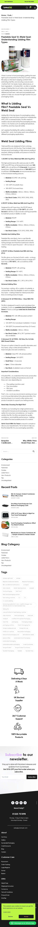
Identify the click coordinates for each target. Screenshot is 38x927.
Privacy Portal (5, 895)
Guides (3, 470)
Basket (3, 873)
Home (3, 15)
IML (25, 597)
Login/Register (5, 867)
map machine (7, 615)
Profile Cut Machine (8, 631)
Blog (2, 849)
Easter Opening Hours (20, 588)
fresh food (18, 591)
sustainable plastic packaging (11, 644)
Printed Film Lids (23, 628)
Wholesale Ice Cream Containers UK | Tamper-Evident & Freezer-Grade (23, 533)
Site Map (3, 898)
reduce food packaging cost (11, 634)
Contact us (4, 889)
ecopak (32, 588)
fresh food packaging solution (11, 594)
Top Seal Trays (29, 650)
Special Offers (6, 638)
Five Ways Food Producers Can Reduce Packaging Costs (21, 504)
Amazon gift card (8, 578)
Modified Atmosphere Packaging (20, 618)
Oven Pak (5, 622)
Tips (2, 478)
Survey (3, 870)
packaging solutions (8, 625)
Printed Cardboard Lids (9, 628)
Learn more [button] (7, 912)
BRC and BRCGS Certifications (11, 584)
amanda (7, 33)
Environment (5, 465)
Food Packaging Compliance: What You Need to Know (23, 524)
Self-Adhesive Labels (28, 634)
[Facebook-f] (12, 802)
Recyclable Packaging (23, 631)
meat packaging (19, 615)
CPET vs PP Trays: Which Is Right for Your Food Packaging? (22, 514)
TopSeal (20, 650)
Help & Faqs (4, 883)
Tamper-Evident (7, 647)
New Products (6, 475)
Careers (3, 852)
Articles (18, 578)
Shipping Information (7, 886)
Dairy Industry (6, 588)
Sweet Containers (28, 644)
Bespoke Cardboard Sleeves (11, 581)
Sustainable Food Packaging (22, 638)
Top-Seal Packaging (8, 650)
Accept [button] (26, 916)
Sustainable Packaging (9, 641)
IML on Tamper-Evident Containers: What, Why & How (23, 495)
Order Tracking (5, 864)
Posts (9, 15)
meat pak (30, 615)
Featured (4, 468)
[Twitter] (16, 802)
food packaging (7, 591)
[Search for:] (19, 451)
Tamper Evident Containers (22, 647)
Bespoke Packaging (27, 581)
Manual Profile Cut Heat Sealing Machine (14, 612)
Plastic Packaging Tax (24, 625)
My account (4, 861)
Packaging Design (27, 622)
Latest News (5, 473)
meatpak (5, 618)
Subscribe (32, 777)
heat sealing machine (9, 597)
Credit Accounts (6, 846)
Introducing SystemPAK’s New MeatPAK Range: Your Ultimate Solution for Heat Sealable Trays (17, 604)
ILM (19, 597)
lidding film (6, 609)
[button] (22, 923)
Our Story (4, 837)
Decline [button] (10, 916)
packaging (15, 622)
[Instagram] (25, 802)
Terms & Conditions (7, 892)
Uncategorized (5, 29)
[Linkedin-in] (21, 802)
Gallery (3, 840)
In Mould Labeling (8, 601)
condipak (26, 584)
